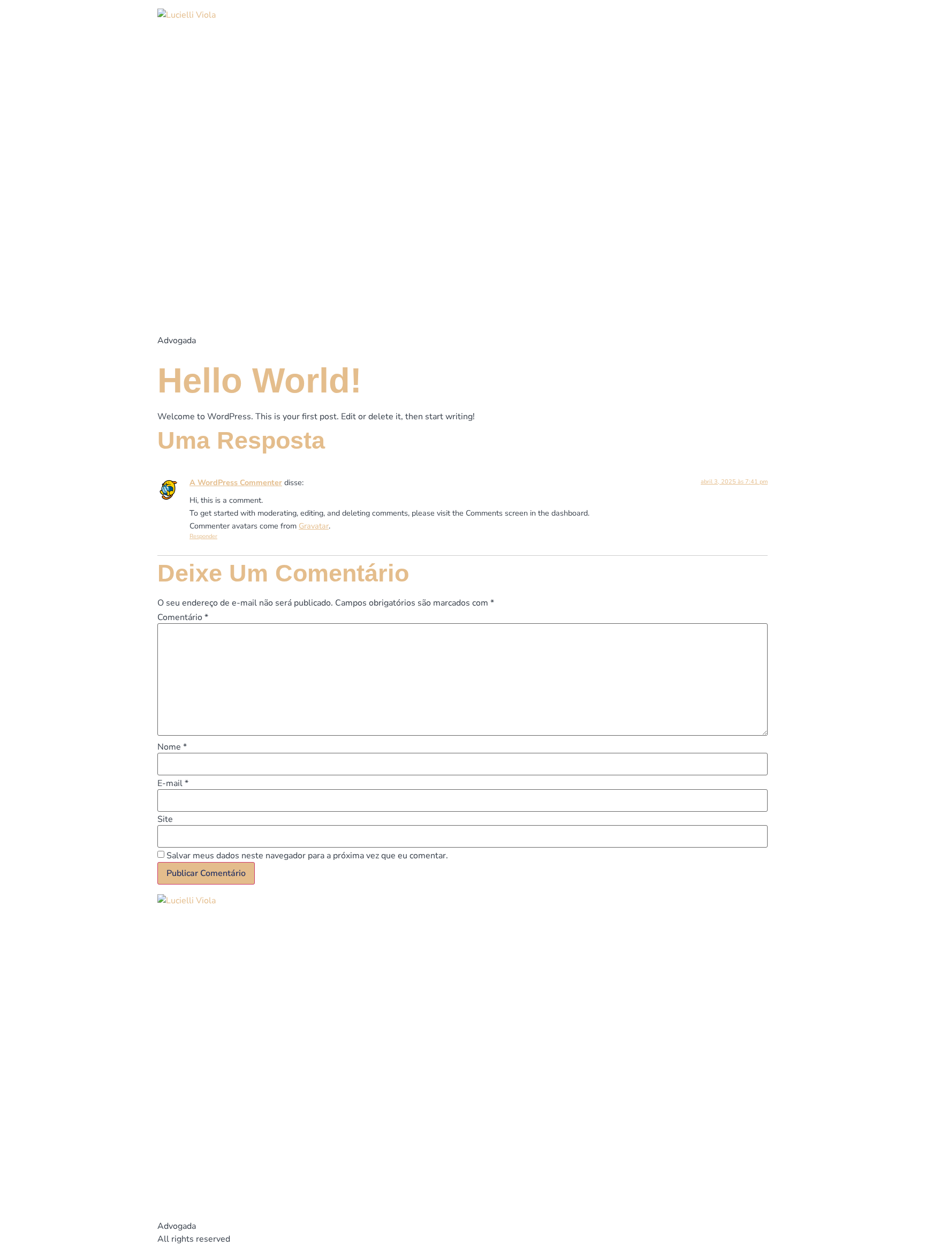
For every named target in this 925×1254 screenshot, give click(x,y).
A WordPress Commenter (235, 482)
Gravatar (314, 525)
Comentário (182, 617)
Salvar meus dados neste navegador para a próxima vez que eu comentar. (307, 855)
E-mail (172, 783)
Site (165, 819)
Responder (203, 536)
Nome (172, 747)
